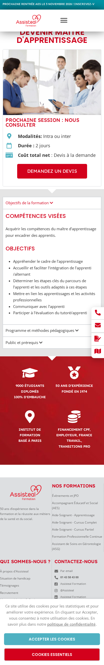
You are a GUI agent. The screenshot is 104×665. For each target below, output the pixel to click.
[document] (52, 332)
